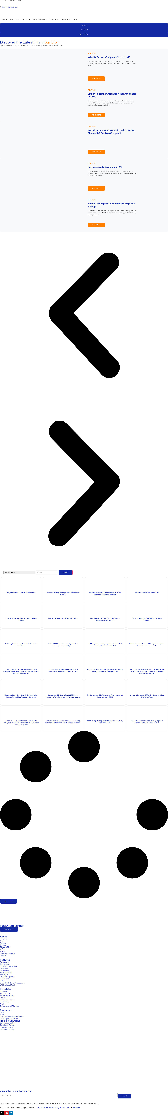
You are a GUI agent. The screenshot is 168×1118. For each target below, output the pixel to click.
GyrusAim (5, 947)
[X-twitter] (2, 1113)
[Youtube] (6, 1113)
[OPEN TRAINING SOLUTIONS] (46, 19)
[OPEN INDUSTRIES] (57, 19)
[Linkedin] (11, 1113)
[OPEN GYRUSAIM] (18, 19)
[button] (84, 316)
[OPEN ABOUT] (7, 19)
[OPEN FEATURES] (29, 19)
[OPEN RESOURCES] (69, 19)
